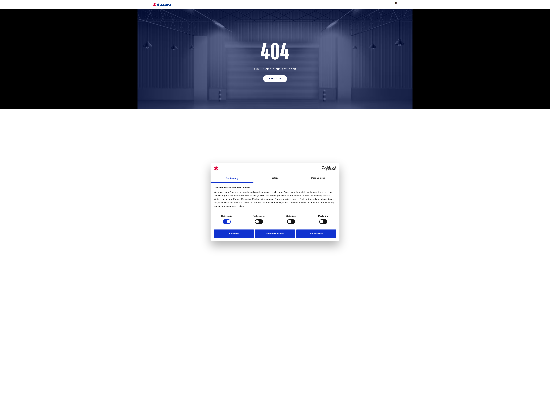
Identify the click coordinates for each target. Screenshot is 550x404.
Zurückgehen (275, 79)
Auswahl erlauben (275, 233)
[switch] (259, 221)
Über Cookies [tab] (318, 178)
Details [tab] (275, 178)
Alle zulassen (316, 233)
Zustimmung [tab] (232, 178)
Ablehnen (234, 233)
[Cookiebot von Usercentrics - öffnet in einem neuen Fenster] (323, 168)
